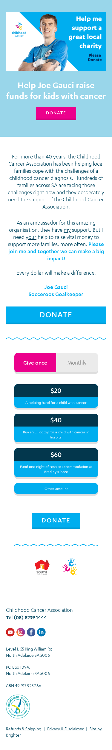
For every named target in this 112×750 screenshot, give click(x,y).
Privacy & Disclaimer (65, 728)
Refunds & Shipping (23, 728)
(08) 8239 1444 (30, 617)
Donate (56, 112)
